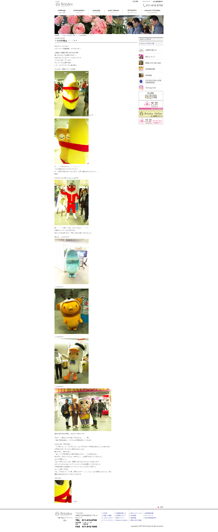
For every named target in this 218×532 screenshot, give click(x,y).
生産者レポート (121, 515)
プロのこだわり (108, 518)
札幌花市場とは (121, 513)
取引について (120, 518)
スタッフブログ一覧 (68, 35)
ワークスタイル (108, 520)
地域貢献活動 (149, 513)
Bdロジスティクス (136, 513)
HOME (57, 35)
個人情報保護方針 (150, 518)
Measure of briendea (121, 520)
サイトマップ (149, 515)
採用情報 (133, 518)
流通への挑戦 (107, 515)
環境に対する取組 (136, 520)
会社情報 (133, 515)
